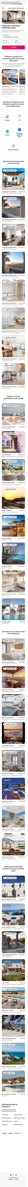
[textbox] (7, 42)
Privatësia (10, 1179)
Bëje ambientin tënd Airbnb (16, 8)
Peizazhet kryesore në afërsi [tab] (9, 1110)
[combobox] (13, 37)
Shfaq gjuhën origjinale (16, 3)
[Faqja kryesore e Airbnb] (3, 8)
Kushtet (17, 1179)
